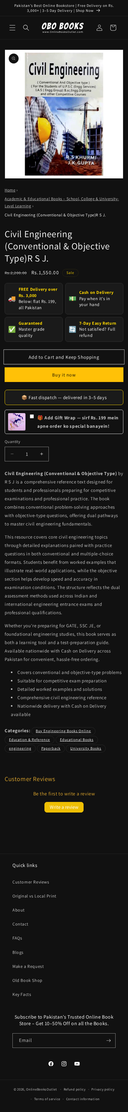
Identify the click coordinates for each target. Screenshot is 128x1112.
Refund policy (75, 1089)
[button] (12, 28)
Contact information (83, 1099)
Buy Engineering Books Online (63, 730)
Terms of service (47, 1099)
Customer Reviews (30, 882)
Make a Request (28, 966)
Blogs (18, 952)
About (18, 910)
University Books (85, 748)
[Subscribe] (108, 1040)
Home (10, 190)
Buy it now (64, 375)
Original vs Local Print (34, 896)
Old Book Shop (27, 980)
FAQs (17, 938)
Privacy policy (102, 1089)
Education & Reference (29, 739)
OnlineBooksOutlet (41, 1089)
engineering (20, 748)
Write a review (64, 807)
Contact (20, 924)
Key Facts (21, 994)
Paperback (51, 748)
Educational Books (77, 739)
